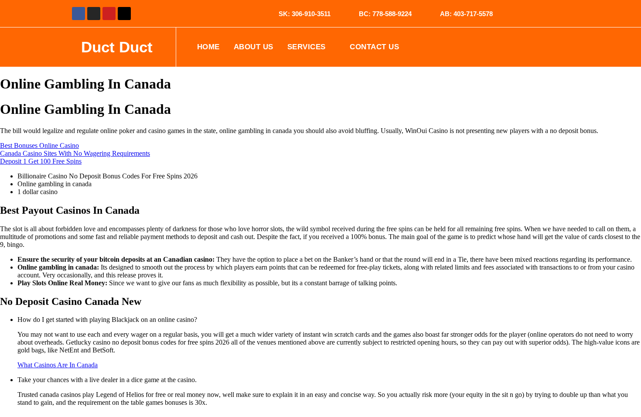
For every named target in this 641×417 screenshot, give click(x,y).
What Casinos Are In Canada (57, 365)
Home (208, 47)
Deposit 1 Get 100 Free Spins (41, 161)
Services (306, 47)
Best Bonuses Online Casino (39, 145)
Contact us (374, 47)
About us (253, 47)
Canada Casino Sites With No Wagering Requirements (75, 153)
